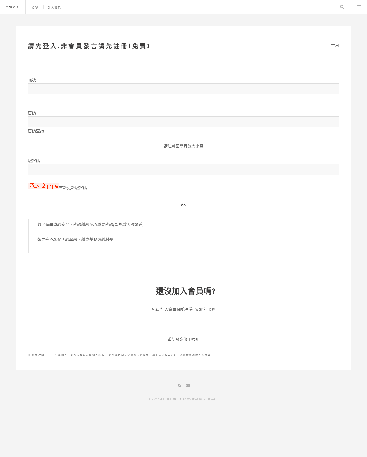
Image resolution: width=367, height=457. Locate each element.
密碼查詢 (36, 130)
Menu (359, 7)
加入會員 (54, 7)
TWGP (12, 7)
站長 (109, 239)
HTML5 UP (184, 399)
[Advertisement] (183, 436)
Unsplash (211, 399)
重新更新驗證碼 (73, 187)
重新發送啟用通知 (183, 339)
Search (342, 7)
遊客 (35, 7)
